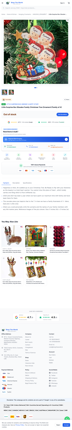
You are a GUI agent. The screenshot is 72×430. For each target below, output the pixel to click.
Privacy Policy (20, 425)
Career (27, 339)
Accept (66, 425)
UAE (27, 410)
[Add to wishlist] (68, 20)
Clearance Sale (29, 363)
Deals (27, 360)
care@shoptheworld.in (56, 347)
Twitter (53, 375)
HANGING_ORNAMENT (40, 14)
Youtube (53, 380)
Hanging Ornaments (25, 14)
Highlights (6, 183)
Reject (58, 425)
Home (3, 14)
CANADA (15, 410)
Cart (50, 357)
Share (67, 99)
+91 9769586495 (54, 341)
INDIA (5, 410)
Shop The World (17, 2)
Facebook (54, 373)
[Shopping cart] (68, 3)
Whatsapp (54, 383)
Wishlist (51, 360)
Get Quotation (62, 114)
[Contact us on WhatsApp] (67, 419)
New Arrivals (29, 365)
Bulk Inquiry (28, 342)
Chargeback (29, 347)
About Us (28, 337)
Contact (27, 345)
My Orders (52, 355)
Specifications (27, 183)
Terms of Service (30, 352)
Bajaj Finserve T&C (31, 383)
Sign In (62, 3)
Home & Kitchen (12, 14)
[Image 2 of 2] (37, 87)
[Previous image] (4, 52)
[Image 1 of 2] (35, 87)
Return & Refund (30, 373)
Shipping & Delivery (31, 378)
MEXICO (22, 410)
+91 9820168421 (54, 339)
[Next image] (68, 52)
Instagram (54, 378)
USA (10, 410)
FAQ (26, 350)
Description (16, 183)
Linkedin (53, 386)
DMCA (27, 375)
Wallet (51, 362)
